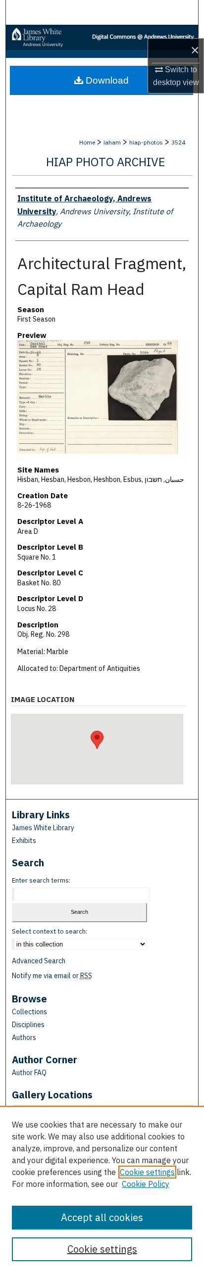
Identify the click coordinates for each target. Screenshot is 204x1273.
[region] (102, 1189)
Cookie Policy (145, 1184)
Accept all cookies (102, 1217)
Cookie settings (147, 1172)
